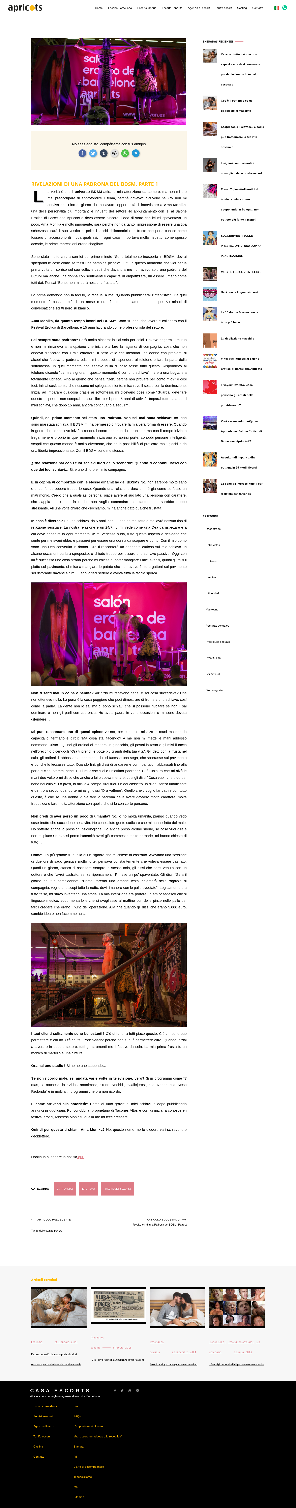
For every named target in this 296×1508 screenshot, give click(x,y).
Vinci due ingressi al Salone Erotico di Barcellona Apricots (241, 363)
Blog (76, 1406)
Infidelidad (212, 593)
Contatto (257, 7)
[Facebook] (115, 1390)
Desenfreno (213, 528)
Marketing (212, 609)
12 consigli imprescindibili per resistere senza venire (241, 488)
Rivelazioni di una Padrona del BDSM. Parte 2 (160, 1222)
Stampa (79, 1446)
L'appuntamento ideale (88, 1426)
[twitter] (93, 153)
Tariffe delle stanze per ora (51, 1225)
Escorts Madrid (146, 7)
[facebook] (82, 153)
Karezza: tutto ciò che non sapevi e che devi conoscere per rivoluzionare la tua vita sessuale (240, 69)
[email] (114, 153)
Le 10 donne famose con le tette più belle (239, 317)
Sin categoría (214, 690)
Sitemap (79, 1497)
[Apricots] (25, 9)
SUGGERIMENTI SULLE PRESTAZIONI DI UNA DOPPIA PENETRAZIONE (241, 245)
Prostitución (213, 657)
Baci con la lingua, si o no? (240, 292)
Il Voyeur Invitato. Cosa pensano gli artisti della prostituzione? (237, 395)
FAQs (77, 1416)
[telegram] (136, 153)
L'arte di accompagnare (89, 1466)
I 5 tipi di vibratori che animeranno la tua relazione (117, 1359)
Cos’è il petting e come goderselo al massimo (237, 105)
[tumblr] (104, 153)
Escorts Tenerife (172, 7)
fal (75, 1456)
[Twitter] (122, 1390)
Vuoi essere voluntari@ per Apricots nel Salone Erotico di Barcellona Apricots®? (241, 431)
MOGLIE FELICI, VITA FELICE (241, 272)
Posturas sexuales (217, 625)
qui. (80, 1157)
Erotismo (88, 1188)
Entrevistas (65, 1188)
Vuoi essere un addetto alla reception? (98, 1436)
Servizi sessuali (43, 1416)
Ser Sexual (213, 674)
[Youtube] (129, 1390)
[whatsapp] (125, 153)
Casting (242, 7)
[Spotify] (137, 1390)
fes (76, 1486)
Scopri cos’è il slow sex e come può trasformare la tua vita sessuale (242, 137)
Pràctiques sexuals (117, 1188)
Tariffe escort (223, 7)
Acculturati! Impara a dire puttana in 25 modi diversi (239, 462)
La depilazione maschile (237, 338)
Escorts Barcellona (120, 7)
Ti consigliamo (83, 1476)
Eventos (211, 577)
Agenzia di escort (199, 7)
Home (99, 7)
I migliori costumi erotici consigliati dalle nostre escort (241, 168)
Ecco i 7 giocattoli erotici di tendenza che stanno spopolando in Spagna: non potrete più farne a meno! (240, 204)
